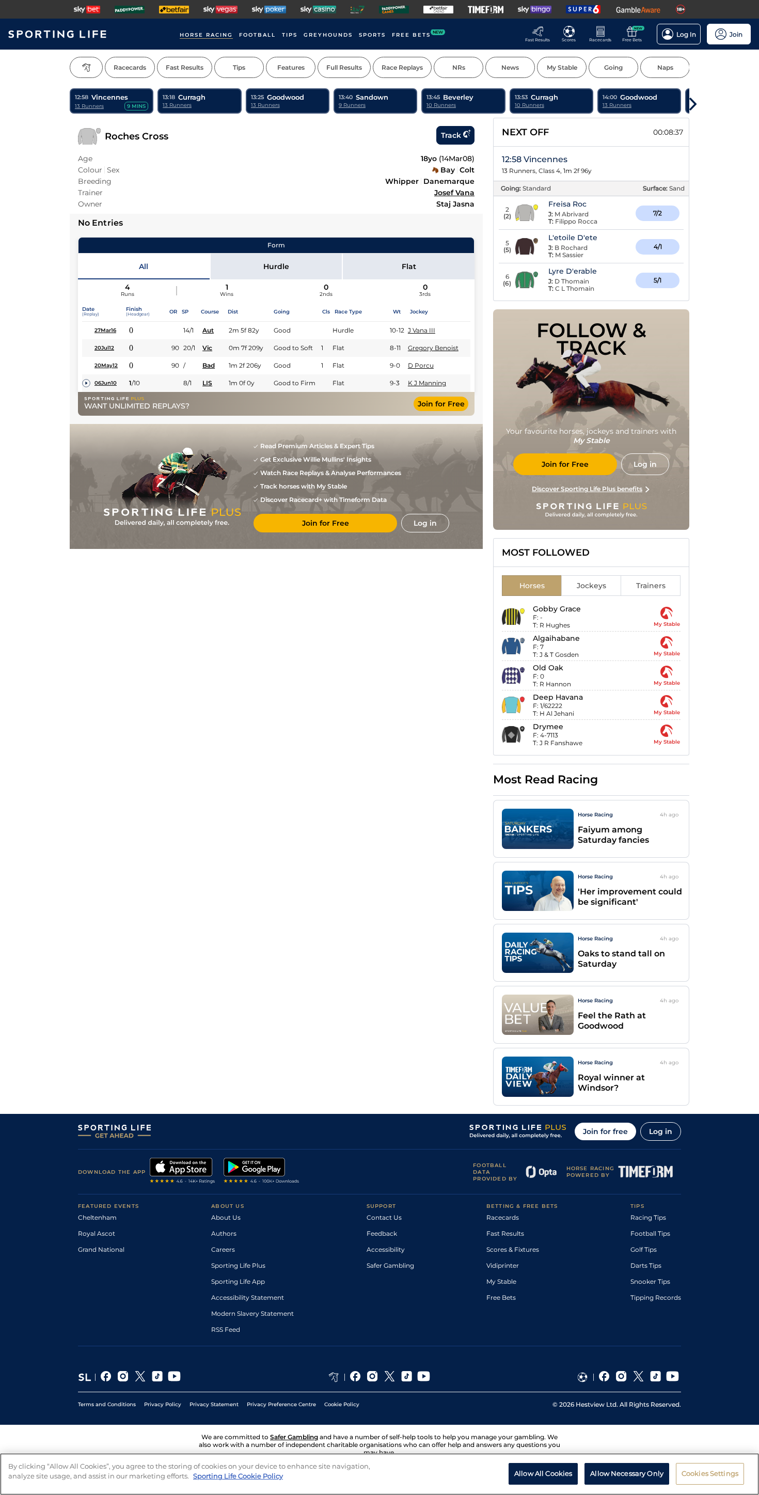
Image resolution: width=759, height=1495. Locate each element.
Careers (223, 1249)
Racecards (502, 1217)
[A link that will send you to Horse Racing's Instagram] (372, 1377)
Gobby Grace (557, 608)
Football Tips (650, 1233)
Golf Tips (643, 1249)
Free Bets (501, 1297)
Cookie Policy (341, 1404)
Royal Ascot (96, 1233)
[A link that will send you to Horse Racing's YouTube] (423, 1377)
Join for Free (441, 403)
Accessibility (386, 1249)
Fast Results (505, 1233)
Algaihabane (556, 638)
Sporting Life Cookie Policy (238, 1476)
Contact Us (384, 1217)
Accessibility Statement (247, 1297)
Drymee (548, 726)
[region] (379, 1474)
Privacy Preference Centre (281, 1404)
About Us (226, 1217)
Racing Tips (648, 1217)
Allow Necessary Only (626, 1473)
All (143, 266)
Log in (660, 1131)
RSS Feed (225, 1329)
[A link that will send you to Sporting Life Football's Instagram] (621, 1377)
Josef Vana (454, 192)
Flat (409, 266)
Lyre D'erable (572, 271)
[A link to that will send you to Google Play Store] (261, 1172)
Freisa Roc (567, 204)
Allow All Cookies (543, 1473)
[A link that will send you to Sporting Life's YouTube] (174, 1377)
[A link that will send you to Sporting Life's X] (140, 1377)
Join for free (605, 1131)
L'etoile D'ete (572, 237)
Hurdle (276, 266)
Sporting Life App (238, 1281)
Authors (223, 1233)
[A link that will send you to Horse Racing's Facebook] (355, 1377)
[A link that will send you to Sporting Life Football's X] (638, 1377)
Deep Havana (558, 697)
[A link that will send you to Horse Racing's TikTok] (406, 1377)
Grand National (101, 1249)
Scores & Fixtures (512, 1249)
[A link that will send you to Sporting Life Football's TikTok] (655, 1377)
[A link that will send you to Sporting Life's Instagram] (123, 1377)
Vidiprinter (502, 1265)
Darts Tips (645, 1265)
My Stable (501, 1281)
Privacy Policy (162, 1404)
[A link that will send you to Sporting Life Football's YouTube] (672, 1377)
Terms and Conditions (107, 1404)
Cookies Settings (710, 1473)
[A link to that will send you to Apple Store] (182, 1172)
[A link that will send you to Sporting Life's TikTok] (157, 1377)
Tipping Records (655, 1297)
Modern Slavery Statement (252, 1313)
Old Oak (548, 667)
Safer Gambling (390, 1265)
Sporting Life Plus (238, 1265)
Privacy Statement (214, 1404)
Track (451, 135)
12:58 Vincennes (534, 159)
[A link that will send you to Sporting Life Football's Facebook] (604, 1377)
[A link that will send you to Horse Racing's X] (389, 1377)
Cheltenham (97, 1217)
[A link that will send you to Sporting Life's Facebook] (106, 1377)
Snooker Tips (650, 1281)
